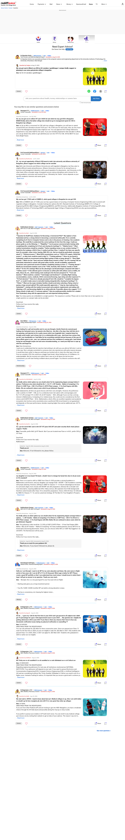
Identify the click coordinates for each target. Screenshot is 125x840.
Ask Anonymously (86, 102)
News (58, 4)
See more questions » (104, 731)
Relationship (71, 42)
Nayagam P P (25, 110)
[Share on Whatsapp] (89, 91)
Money (69, 4)
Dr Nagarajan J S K (26, 607)
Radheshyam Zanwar (27, 227)
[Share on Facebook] (95, 91)
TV (97, 4)
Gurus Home (4, 8)
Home (32, 4)
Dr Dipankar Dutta (26, 55)
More (103, 4)
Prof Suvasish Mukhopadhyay (30, 152)
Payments (41, 4)
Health (38, 42)
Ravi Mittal (24, 321)
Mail (51, 4)
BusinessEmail (81, 4)
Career (10, 8)
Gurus (91, 4)
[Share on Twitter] (101, 91)
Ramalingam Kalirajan (27, 563)
